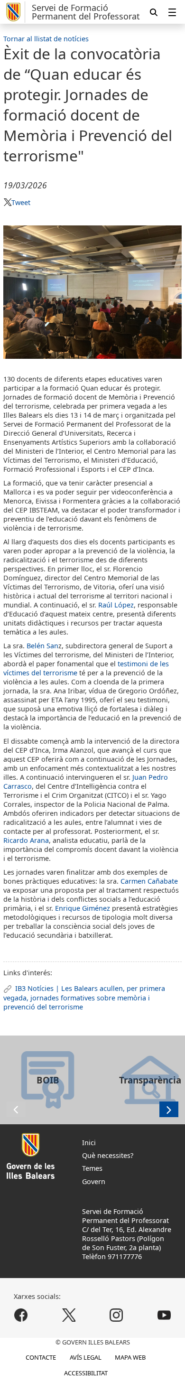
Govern (93, 1181)
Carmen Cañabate (149, 881)
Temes (92, 1168)
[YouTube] (164, 1314)
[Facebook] (21, 1314)
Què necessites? (107, 1155)
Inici (89, 1142)
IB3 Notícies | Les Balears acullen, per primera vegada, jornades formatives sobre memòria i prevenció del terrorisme (84, 998)
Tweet (20, 202)
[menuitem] (172, 12)
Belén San (42, 645)
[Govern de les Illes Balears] (14, 12)
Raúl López (116, 604)
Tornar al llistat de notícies (46, 38)
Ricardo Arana (26, 840)
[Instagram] (116, 1314)
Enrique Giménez (83, 908)
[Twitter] (68, 1314)
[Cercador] (153, 12)
